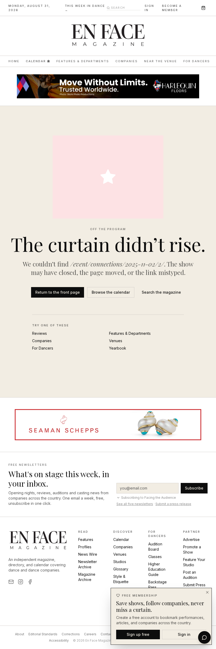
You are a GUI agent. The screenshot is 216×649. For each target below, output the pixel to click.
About (19, 634)
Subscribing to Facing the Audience (148, 498)
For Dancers (196, 61)
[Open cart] (203, 8)
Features (85, 539)
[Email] (11, 581)
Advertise (191, 539)
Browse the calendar (111, 292)
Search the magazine (161, 292)
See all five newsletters (134, 504)
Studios (119, 561)
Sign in (149, 8)
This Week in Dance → (85, 8)
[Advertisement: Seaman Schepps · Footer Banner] (108, 424)
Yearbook (117, 348)
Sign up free (138, 634)
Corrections (71, 634)
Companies (126, 61)
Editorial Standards (42, 634)
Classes (155, 556)
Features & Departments (82, 61)
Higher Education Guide (156, 569)
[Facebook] (30, 581)
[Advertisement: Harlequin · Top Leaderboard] (108, 86)
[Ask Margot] (204, 637)
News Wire (87, 554)
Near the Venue (160, 61)
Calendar (36, 61)
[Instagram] (20, 581)
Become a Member (172, 8)
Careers (90, 634)
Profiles (84, 547)
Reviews (39, 333)
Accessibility (59, 640)
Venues (115, 340)
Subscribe (194, 488)
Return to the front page (57, 292)
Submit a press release (173, 504)
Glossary (120, 569)
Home (13, 61)
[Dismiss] (207, 592)
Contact (107, 634)
